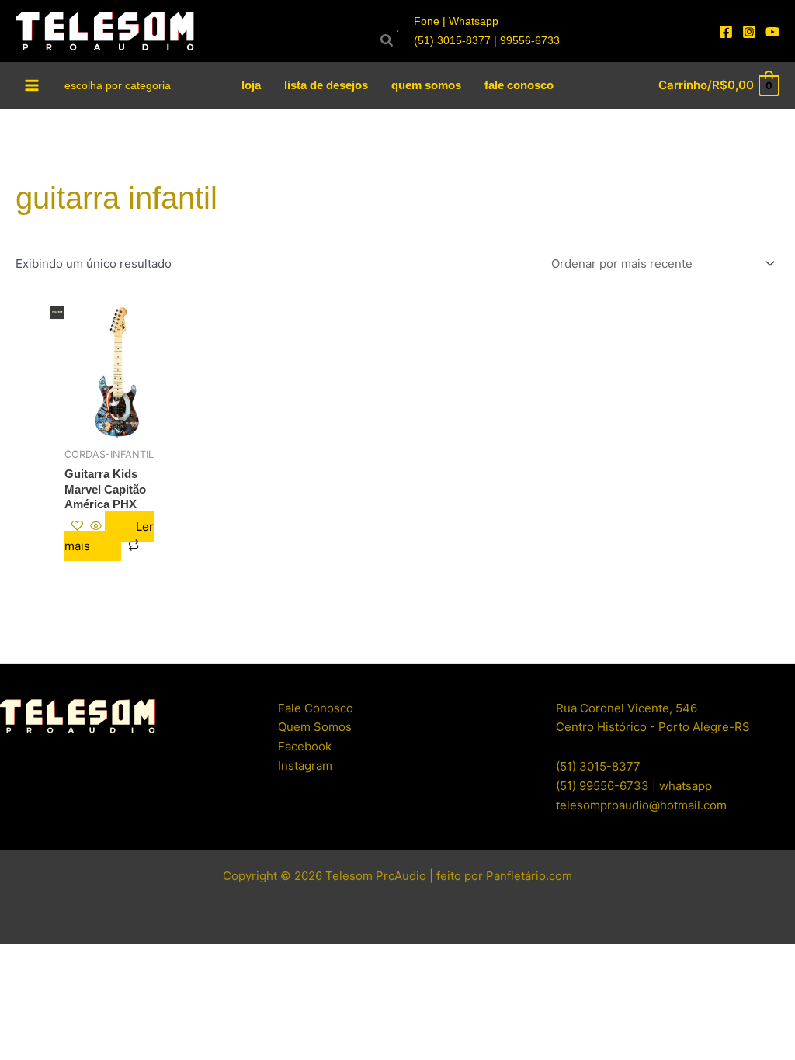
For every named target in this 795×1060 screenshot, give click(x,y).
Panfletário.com (529, 875)
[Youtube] (772, 32)
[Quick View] (96, 526)
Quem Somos (315, 726)
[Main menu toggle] (32, 85)
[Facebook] (726, 32)
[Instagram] (749, 32)
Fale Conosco (315, 708)
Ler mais (109, 536)
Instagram (305, 765)
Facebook (305, 746)
